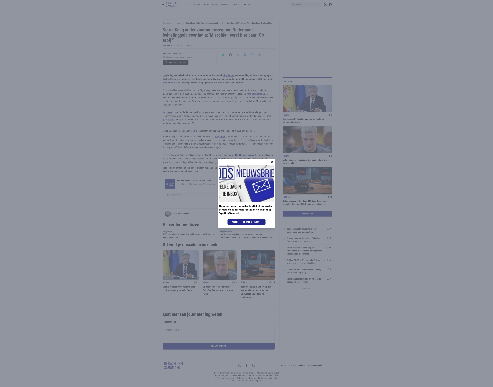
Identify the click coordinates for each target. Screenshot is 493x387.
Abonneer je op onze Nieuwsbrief (246, 222)
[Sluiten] (272, 162)
